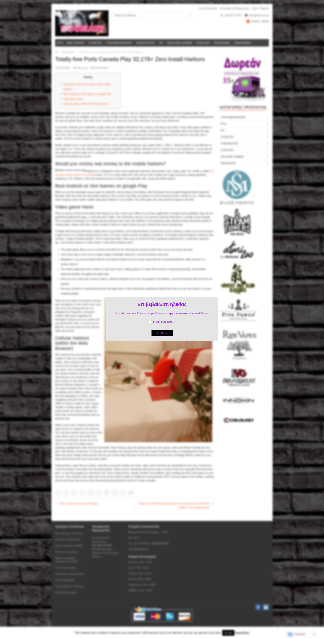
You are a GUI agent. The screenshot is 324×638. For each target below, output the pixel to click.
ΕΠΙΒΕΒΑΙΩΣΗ (162, 333)
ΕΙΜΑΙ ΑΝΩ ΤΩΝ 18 (164, 322)
